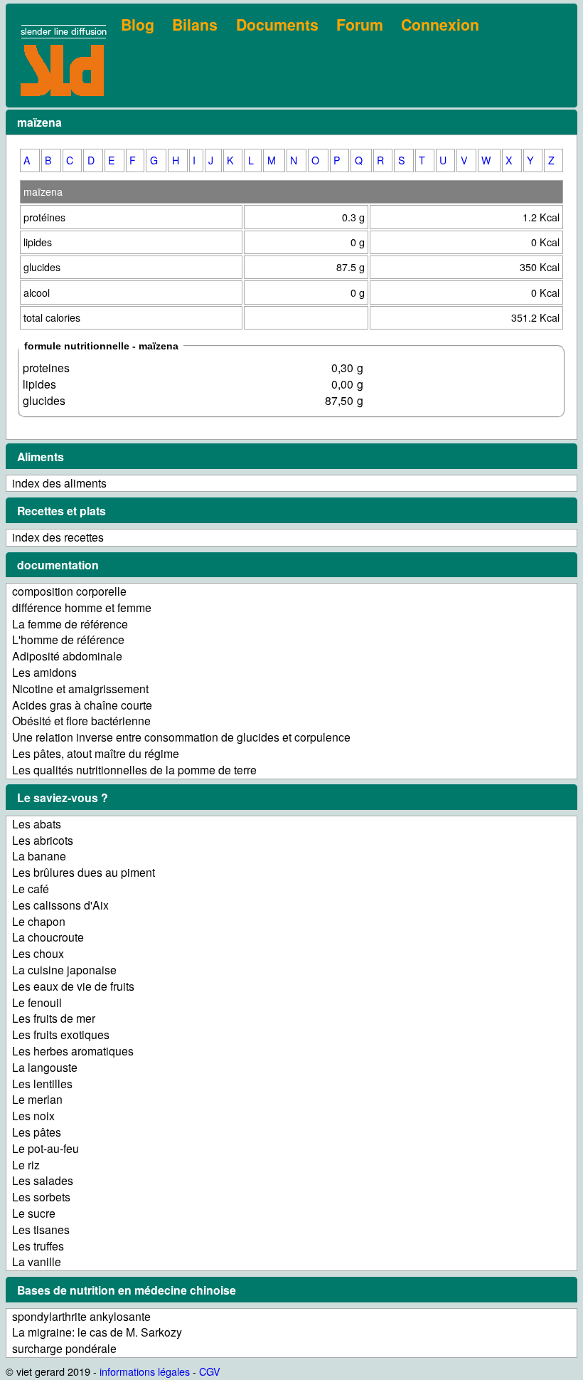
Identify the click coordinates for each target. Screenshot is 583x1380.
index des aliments (59, 483)
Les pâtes (36, 1132)
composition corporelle (69, 591)
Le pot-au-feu (45, 1148)
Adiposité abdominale (67, 656)
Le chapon (38, 921)
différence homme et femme (81, 607)
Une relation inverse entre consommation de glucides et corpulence (181, 737)
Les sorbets (41, 1197)
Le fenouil (37, 1002)
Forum (359, 25)
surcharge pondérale (64, 1348)
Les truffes (38, 1246)
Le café (30, 888)
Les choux (38, 953)
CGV (209, 1371)
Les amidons (44, 672)
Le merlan (37, 1099)
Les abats (36, 824)
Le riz (26, 1165)
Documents (277, 25)
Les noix (33, 1115)
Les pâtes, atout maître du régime (95, 753)
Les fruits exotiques (60, 1034)
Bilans (195, 25)
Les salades (42, 1180)
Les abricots (42, 840)
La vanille (36, 1261)
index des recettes (58, 537)
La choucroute (48, 937)
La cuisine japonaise (64, 970)
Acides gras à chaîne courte (82, 705)
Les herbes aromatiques (73, 1051)
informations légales (145, 1371)
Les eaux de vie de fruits (73, 986)
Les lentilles (42, 1083)
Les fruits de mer (53, 1018)
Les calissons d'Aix (60, 905)
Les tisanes (41, 1229)
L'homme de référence (68, 639)
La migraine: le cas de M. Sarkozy (97, 1332)
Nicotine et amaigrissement (80, 688)
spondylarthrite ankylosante (81, 1316)
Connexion (440, 25)
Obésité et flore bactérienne (81, 720)
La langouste (44, 1067)
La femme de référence (70, 624)
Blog (137, 25)
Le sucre (33, 1213)
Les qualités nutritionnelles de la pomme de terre (134, 770)
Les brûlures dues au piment (83, 872)
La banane (39, 856)
